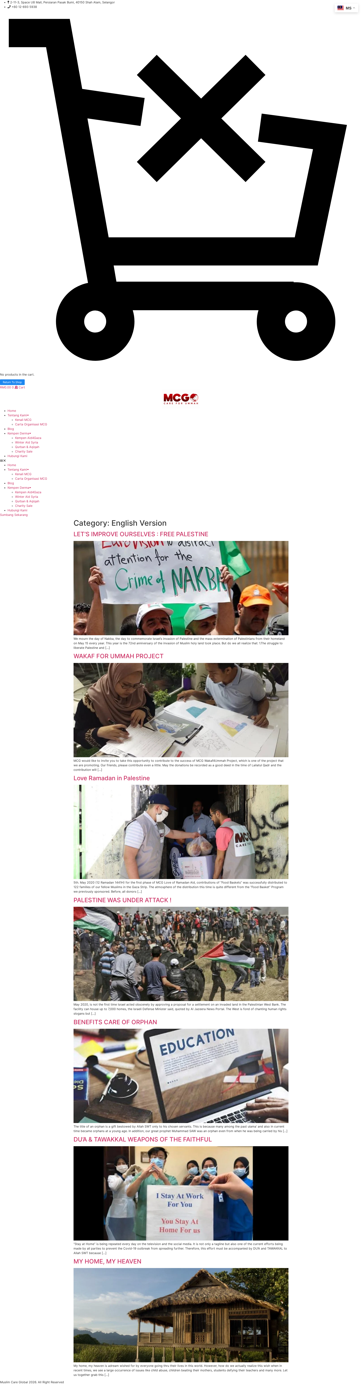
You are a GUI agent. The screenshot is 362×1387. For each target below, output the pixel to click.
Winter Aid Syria (26, 442)
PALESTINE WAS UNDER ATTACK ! (122, 900)
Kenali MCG (23, 420)
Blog (11, 429)
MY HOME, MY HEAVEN (107, 1261)
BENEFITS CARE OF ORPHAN (115, 1022)
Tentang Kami (17, 415)
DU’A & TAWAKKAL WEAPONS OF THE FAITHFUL (143, 1139)
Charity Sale (23, 451)
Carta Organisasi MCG (31, 424)
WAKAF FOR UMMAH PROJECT (119, 656)
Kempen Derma (18, 433)
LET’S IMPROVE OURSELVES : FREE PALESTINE (141, 534)
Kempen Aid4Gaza (28, 438)
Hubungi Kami (17, 456)
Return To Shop (12, 382)
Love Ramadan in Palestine (112, 778)
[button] (181, 460)
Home (12, 411)
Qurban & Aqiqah (27, 447)
